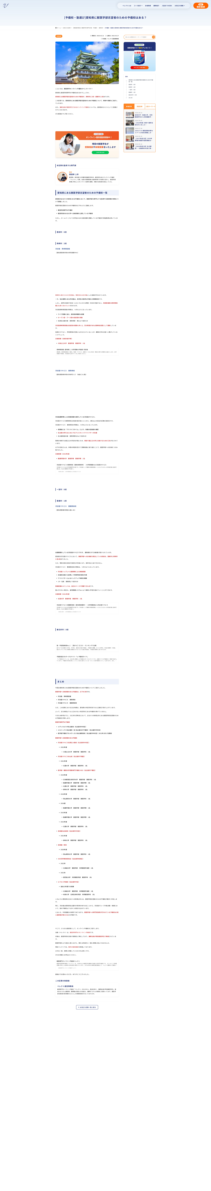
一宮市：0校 (132, 89)
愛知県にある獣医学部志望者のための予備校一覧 (141, 80)
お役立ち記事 (67, 27)
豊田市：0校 (132, 84)
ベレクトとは (127, 6)
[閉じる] (208, 1189)
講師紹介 (156, 6)
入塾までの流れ (167, 6)
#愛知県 (59, 36)
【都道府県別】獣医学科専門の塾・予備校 (85, 27)
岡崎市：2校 (132, 87)
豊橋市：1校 (132, 92)
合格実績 (148, 6)
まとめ (131, 97)
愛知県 (101, 27)
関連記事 (139, 106)
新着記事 (129, 106)
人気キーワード (150, 106)
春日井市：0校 (133, 95)
